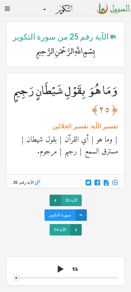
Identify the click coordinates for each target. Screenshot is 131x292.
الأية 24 (60, 229)
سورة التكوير (60, 215)
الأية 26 (71, 200)
